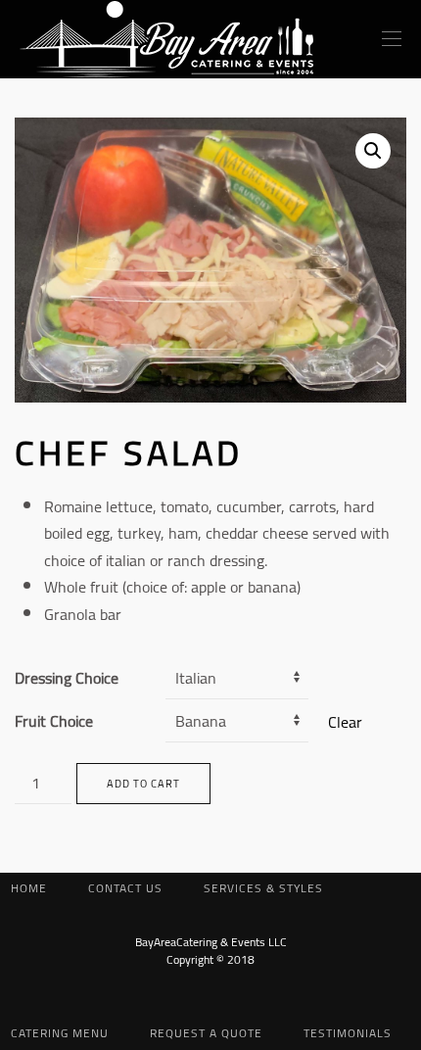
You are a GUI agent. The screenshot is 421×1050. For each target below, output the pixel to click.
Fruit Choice (54, 721)
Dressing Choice (66, 677)
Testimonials (348, 1033)
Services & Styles (263, 888)
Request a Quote (206, 1033)
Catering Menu (60, 1033)
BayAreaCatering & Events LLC (211, 942)
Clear (345, 722)
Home (29, 888)
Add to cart (143, 783)
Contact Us (125, 888)
